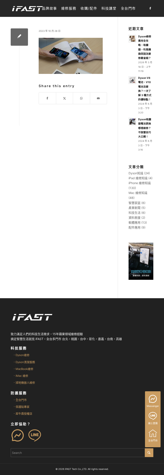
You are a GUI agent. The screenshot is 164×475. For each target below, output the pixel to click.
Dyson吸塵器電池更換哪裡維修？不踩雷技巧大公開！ (144, 128)
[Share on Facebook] (47, 98)
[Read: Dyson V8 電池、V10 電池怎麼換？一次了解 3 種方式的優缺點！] (132, 80)
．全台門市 (20, 400)
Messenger (153, 406)
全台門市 (153, 440)
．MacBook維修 (23, 369)
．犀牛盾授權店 (22, 413)
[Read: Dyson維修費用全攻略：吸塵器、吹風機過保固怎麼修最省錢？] (132, 39)
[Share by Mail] (98, 98)
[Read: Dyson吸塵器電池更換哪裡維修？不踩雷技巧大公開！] (132, 121)
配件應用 (135, 227)
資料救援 (135, 217)
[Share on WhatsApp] (81, 98)
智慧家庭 (135, 203)
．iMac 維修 (20, 375)
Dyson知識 (136, 173)
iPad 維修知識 (138, 178)
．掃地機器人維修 (24, 382)
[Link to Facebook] (150, 8)
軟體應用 (135, 222)
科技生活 (135, 212)
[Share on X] (64, 98)
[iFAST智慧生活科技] (27, 8)
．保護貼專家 (21, 406)
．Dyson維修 (21, 355)
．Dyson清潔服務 (24, 362)
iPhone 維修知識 (140, 183)
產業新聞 (135, 208)
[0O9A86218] (19, 37)
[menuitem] (49, 8)
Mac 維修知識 (138, 193)
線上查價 (153, 423)
